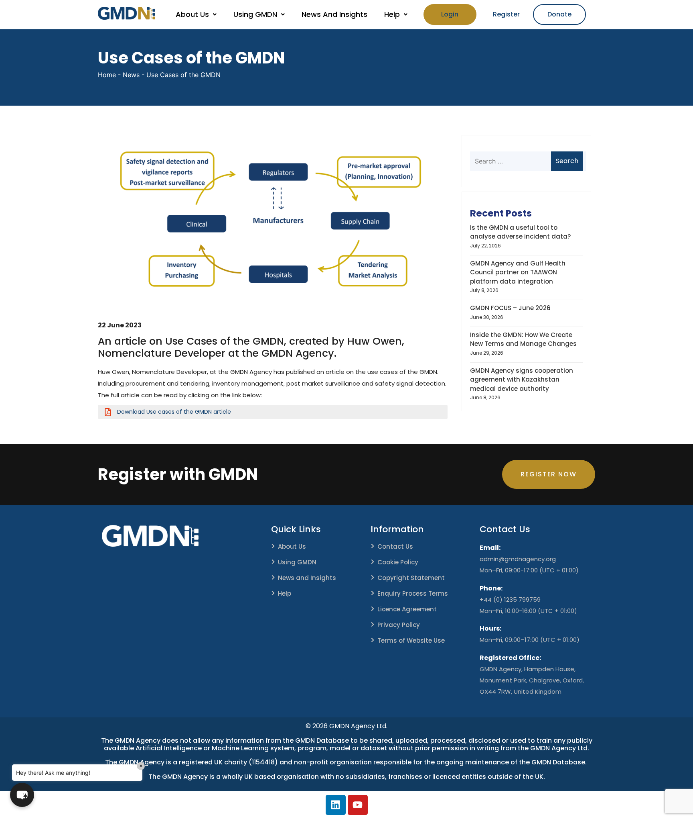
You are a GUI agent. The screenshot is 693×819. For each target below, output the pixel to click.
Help (392, 14)
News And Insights (334, 14)
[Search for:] (525, 161)
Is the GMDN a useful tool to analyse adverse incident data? (520, 232)
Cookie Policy (397, 562)
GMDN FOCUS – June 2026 (510, 308)
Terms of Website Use (411, 640)
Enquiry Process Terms (412, 593)
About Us (192, 14)
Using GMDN (255, 14)
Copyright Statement (411, 578)
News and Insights (307, 578)
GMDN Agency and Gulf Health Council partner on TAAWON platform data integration (517, 272)
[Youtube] (358, 805)
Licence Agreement (407, 609)
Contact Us (395, 546)
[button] (196, 14)
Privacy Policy (398, 625)
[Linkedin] (336, 805)
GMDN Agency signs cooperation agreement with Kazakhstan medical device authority (521, 379)
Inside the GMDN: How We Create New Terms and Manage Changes (523, 339)
